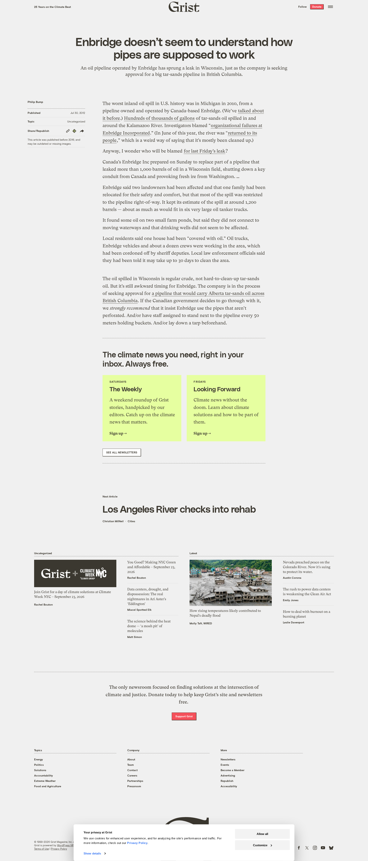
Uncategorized (76, 121)
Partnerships (135, 780)
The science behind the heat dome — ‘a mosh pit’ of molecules (149, 626)
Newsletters (228, 759)
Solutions (40, 770)
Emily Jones (290, 600)
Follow (302, 6)
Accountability (43, 775)
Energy (38, 759)
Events (225, 764)
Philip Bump (35, 101)
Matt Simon (134, 637)
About (131, 759)
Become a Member (232, 770)
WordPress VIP (65, 845)
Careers (132, 775)
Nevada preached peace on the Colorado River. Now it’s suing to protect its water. (306, 567)
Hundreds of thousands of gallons (159, 118)
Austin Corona (292, 577)
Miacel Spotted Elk (139, 609)
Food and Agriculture (47, 786)
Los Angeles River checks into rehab (179, 509)
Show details (92, 853)
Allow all (262, 834)
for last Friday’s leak (204, 151)
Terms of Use (41, 848)
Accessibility (229, 786)
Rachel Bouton (43, 604)
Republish (227, 780)
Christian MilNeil (113, 521)
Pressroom (134, 786)
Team (130, 764)
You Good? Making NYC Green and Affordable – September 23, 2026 (151, 567)
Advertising (228, 775)
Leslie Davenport (293, 622)
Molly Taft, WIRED (201, 623)
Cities (131, 521)
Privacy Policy (59, 848)
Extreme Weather (45, 780)
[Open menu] (330, 7)
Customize (260, 845)
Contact (132, 770)
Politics (39, 764)
